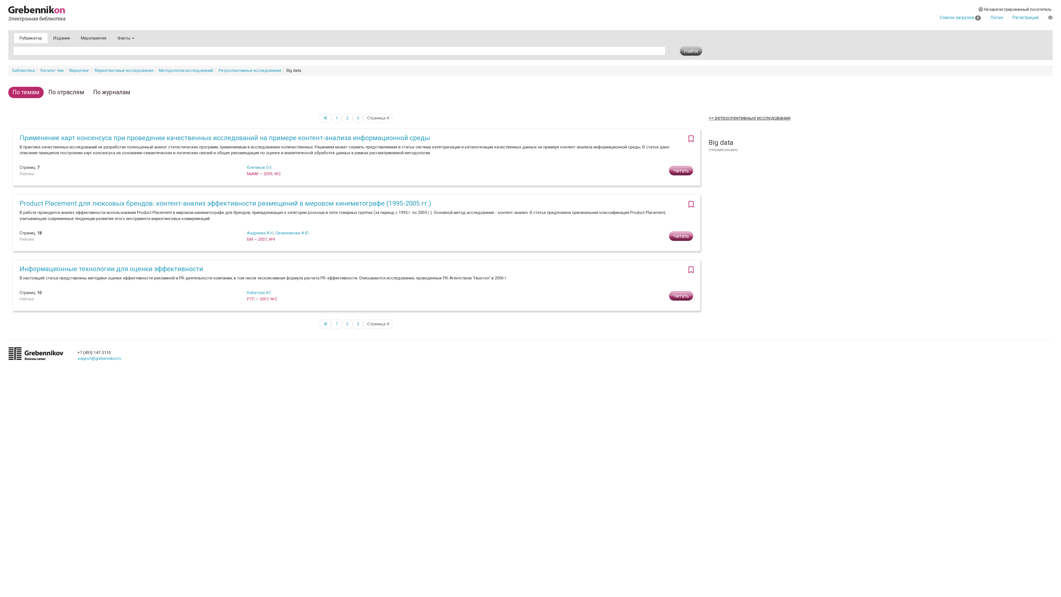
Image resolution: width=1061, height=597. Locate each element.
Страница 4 (378, 118)
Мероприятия (93, 38)
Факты (124, 38)
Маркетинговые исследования (124, 70)
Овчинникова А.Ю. (292, 233)
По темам (26, 92)
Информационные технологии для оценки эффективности (111, 269)
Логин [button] (996, 17)
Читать (681, 171)
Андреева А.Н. (260, 233)
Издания (61, 38)
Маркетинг (79, 70)
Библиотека (23, 70)
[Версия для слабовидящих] (1050, 17)
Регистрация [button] (1025, 17)
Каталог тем (52, 70)
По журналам (111, 92)
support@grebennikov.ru (99, 358)
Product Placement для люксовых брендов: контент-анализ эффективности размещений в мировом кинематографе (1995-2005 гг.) (225, 203)
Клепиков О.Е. (260, 167)
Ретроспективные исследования (250, 70)
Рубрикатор (31, 38)
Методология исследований (186, 70)
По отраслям (66, 92)
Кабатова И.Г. (259, 292)
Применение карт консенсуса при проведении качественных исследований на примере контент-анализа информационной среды (225, 138)
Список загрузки (959, 17)
